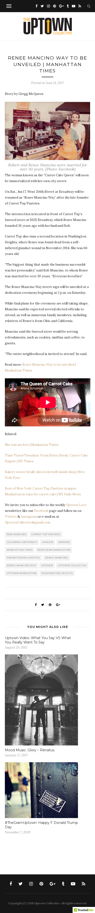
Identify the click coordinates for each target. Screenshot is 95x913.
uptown (47, 565)
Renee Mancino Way (21, 565)
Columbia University (22, 542)
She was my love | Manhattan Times (31, 445)
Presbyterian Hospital (23, 557)
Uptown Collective (72, 565)
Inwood (64, 542)
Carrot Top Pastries (45, 534)
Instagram (29, 517)
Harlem (47, 542)
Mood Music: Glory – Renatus (29, 750)
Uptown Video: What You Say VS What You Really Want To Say (38, 640)
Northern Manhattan (54, 550)
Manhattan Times (20, 550)
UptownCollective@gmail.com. (28, 522)
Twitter (11, 517)
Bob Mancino (17, 534)
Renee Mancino (56, 557)
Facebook (41, 511)
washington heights (57, 573)
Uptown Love (76, 505)
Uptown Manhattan (22, 573)
